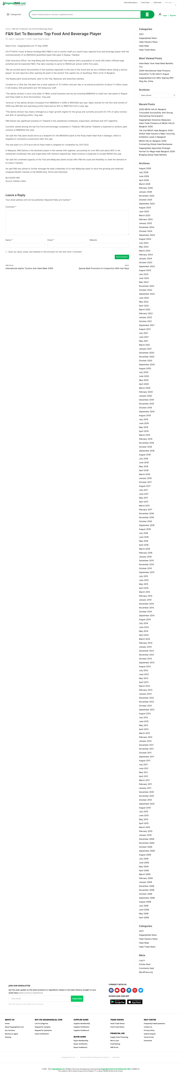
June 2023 (144, 278)
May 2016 (143, 541)
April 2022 (144, 305)
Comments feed (146, 968)
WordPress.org (146, 972)
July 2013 (143, 670)
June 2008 (144, 909)
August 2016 (145, 529)
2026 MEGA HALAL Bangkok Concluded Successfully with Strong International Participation (156, 112)
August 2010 (145, 807)
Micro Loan (114, 1040)
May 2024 (143, 246)
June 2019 (144, 423)
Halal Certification (42, 1034)
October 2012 (145, 705)
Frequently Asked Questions (154, 1023)
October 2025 (145, 199)
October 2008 (145, 894)
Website (93, 240)
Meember (116, 1057)
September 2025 (147, 203)
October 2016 (145, 521)
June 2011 (143, 768)
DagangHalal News (148, 38)
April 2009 (144, 870)
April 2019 (143, 431)
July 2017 (143, 490)
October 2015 (145, 568)
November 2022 (146, 286)
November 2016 (146, 517)
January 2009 (145, 882)
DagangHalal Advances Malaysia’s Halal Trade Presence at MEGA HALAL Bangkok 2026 (157, 123)
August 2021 (145, 329)
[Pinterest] (123, 990)
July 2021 (143, 333)
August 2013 (145, 666)
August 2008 (145, 902)
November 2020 (146, 356)
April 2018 (143, 470)
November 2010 (146, 796)
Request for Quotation (43, 1030)
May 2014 (143, 631)
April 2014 (143, 635)
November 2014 (146, 607)
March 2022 (144, 309)
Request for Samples (42, 1027)
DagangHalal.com (68, 1057)
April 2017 (143, 501)
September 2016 (146, 525)
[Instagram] (134, 990)
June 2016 (144, 537)
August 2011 (144, 760)
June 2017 (143, 494)
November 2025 (146, 196)
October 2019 (145, 407)
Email (51, 240)
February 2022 (146, 313)
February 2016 (145, 553)
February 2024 (146, 254)
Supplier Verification (81, 1027)
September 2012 (146, 709)
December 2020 (146, 352)
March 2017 (144, 505)
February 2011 (145, 784)
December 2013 (146, 651)
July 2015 (143, 576)
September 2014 (146, 615)
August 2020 (145, 368)
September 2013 (146, 662)
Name (9, 240)
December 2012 (146, 698)
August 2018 (145, 454)
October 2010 (145, 800)
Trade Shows (145, 2)
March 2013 (144, 686)
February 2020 (146, 392)
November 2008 (146, 890)
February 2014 (145, 643)
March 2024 (144, 250)
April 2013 (143, 682)
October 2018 (145, 447)
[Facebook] (111, 990)
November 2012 (146, 701)
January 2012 (145, 741)
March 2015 (144, 592)
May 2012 (143, 725)
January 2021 (145, 349)
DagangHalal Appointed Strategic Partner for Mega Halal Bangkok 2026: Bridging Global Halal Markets (157, 151)
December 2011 (146, 745)
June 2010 (144, 815)
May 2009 (143, 866)
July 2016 (143, 533)
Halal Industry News (41, 39)
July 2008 (143, 905)
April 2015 (143, 588)
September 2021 (146, 325)
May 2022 (143, 302)
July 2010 (143, 811)
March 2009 (144, 874)
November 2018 (146, 443)
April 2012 (143, 729)
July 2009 (143, 858)
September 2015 (146, 572)
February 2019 (145, 439)
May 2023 (143, 282)
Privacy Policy (149, 1030)
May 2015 (143, 584)
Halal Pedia (158, 2)
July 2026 (143, 172)
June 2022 (144, 298)
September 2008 (147, 898)
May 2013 (143, 678)
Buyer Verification (80, 1044)
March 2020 (144, 388)
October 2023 (145, 262)
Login (165, 15)
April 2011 (143, 776)
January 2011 (145, 788)
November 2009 (146, 843)
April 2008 (144, 917)
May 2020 (143, 380)
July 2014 (143, 623)
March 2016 (144, 549)
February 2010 (145, 831)
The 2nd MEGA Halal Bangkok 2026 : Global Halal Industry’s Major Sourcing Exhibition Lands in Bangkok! (157, 133)
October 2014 (145, 611)
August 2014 (145, 619)
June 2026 (144, 176)
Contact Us (148, 1027)
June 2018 (144, 462)
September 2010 (146, 804)
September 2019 (146, 411)
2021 (141, 34)
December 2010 (146, 792)
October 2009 (145, 847)
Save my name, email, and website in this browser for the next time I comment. (45, 252)
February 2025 (146, 219)
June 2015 (144, 580)
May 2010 (143, 819)
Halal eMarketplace (130, 2)
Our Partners (10, 1030)
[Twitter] (140, 990)
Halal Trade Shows (117, 1023)
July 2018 (143, 458)
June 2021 (144, 337)
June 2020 (144, 376)
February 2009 (146, 878)
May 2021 (143, 341)
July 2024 (143, 243)
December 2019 (146, 400)
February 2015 (145, 596)
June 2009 (144, 862)
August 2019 (145, 415)
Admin (11, 39)
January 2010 (145, 835)
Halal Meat (144, 46)
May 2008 (143, 913)
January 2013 (145, 694)
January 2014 (145, 647)
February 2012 (145, 737)
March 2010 (144, 827)
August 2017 (145, 486)
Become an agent (11, 1034)
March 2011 (144, 780)
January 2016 (145, 556)
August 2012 (145, 713)
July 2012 (143, 717)
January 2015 (145, 600)
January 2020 (145, 396)
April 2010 (143, 823)
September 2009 (147, 851)
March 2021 (144, 345)
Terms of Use (149, 1037)
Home (8, 29)
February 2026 (146, 188)
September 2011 (146, 756)
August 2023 (145, 270)
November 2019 (146, 403)
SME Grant (114, 1047)
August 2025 (145, 207)
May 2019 (143, 427)
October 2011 (145, 752)
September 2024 (147, 235)
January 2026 (145, 192)
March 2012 (144, 733)
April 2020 (144, 384)
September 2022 (147, 294)
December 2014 (146, 603)
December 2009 (146, 839)
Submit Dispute (150, 1034)
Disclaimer (148, 1040)
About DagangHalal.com (14, 1027)
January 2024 (145, 258)
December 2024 (146, 227)
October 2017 (145, 482)
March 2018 (144, 474)
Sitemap (8, 1037)
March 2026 (144, 184)
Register (173, 15)
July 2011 (143, 764)
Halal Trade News (147, 50)
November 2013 (146, 654)
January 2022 (145, 317)
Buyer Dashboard (80, 1047)
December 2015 (146, 560)
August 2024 (145, 239)
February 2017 (145, 509)
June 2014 (144, 627)
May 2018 (143, 466)
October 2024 (145, 231)
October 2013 (145, 658)
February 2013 (145, 690)
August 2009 (145, 854)
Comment (11, 207)
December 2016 (146, 513)
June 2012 (144, 721)
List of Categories (41, 1023)
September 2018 (146, 450)
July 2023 (143, 274)
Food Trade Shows (117, 1027)
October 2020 (145, 360)
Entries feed (144, 964)
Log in (142, 960)
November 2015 (146, 564)
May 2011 (143, 772)
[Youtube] (117, 990)
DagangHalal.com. (58, 1069)
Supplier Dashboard (81, 1030)
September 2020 (147, 364)
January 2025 (145, 223)
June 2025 (144, 211)
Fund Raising (115, 1044)
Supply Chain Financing (119, 1037)
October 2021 (145, 321)
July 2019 (143, 419)
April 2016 (143, 545)
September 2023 (147, 266)
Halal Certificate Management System (94, 1057)
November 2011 (146, 749)
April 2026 (144, 180)
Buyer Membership (81, 1040)
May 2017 (143, 498)
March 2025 (144, 215)
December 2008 (146, 886)
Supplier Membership (82, 1023)
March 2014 (144, 639)
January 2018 (145, 478)
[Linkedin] (128, 990)
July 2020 (143, 372)
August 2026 (145, 168)
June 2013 (144, 674)
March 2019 (144, 435)
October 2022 (145, 290)
